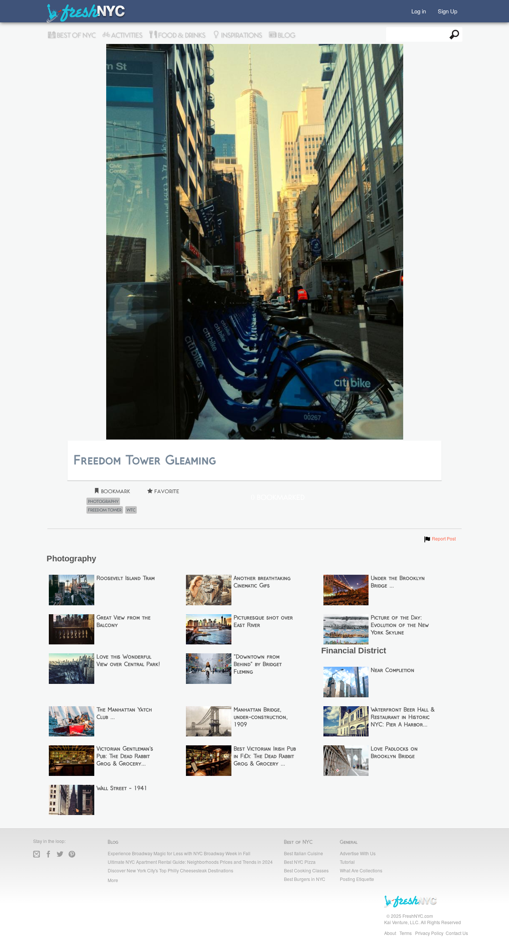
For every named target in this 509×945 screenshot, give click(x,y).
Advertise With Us (358, 853)
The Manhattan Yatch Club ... (124, 713)
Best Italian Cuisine (303, 853)
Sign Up (447, 11)
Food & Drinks (181, 35)
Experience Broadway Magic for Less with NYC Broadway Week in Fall (179, 853)
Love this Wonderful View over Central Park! (128, 660)
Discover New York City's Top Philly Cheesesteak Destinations (170, 870)
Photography (103, 501)
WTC (131, 510)
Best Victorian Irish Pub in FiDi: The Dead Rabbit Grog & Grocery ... (265, 756)
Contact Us (457, 933)
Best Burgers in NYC (304, 879)
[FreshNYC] (86, 21)
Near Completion (392, 670)
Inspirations (240, 35)
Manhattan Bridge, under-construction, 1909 (261, 717)
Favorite (166, 491)
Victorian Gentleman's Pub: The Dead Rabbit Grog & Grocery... (125, 756)
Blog (285, 35)
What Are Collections (361, 870)
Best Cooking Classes (306, 870)
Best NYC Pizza (300, 862)
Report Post (439, 538)
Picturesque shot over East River (263, 621)
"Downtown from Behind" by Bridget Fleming (258, 664)
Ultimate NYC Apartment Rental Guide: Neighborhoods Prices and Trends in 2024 (190, 862)
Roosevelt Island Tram (126, 578)
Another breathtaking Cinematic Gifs (262, 582)
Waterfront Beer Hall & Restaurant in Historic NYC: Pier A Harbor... (402, 717)
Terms (405, 933)
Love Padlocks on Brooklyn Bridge (394, 752)
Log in (418, 11)
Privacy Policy (429, 933)
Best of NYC (75, 35)
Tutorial (347, 862)
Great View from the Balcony (124, 621)
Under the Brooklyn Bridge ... (398, 582)
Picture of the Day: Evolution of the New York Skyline (400, 625)
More (113, 880)
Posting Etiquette (357, 879)
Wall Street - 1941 (122, 788)
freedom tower (104, 510)
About (390, 933)
